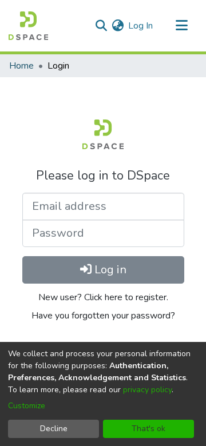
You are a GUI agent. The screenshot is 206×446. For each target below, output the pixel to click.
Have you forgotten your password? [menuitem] (103, 315)
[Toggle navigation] (181, 26)
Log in (109, 269)
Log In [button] (141, 25)
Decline (54, 428)
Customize (26, 405)
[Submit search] (101, 26)
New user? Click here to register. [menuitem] (103, 297)
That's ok (148, 428)
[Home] (28, 25)
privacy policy (147, 389)
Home (21, 65)
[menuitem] (117, 26)
